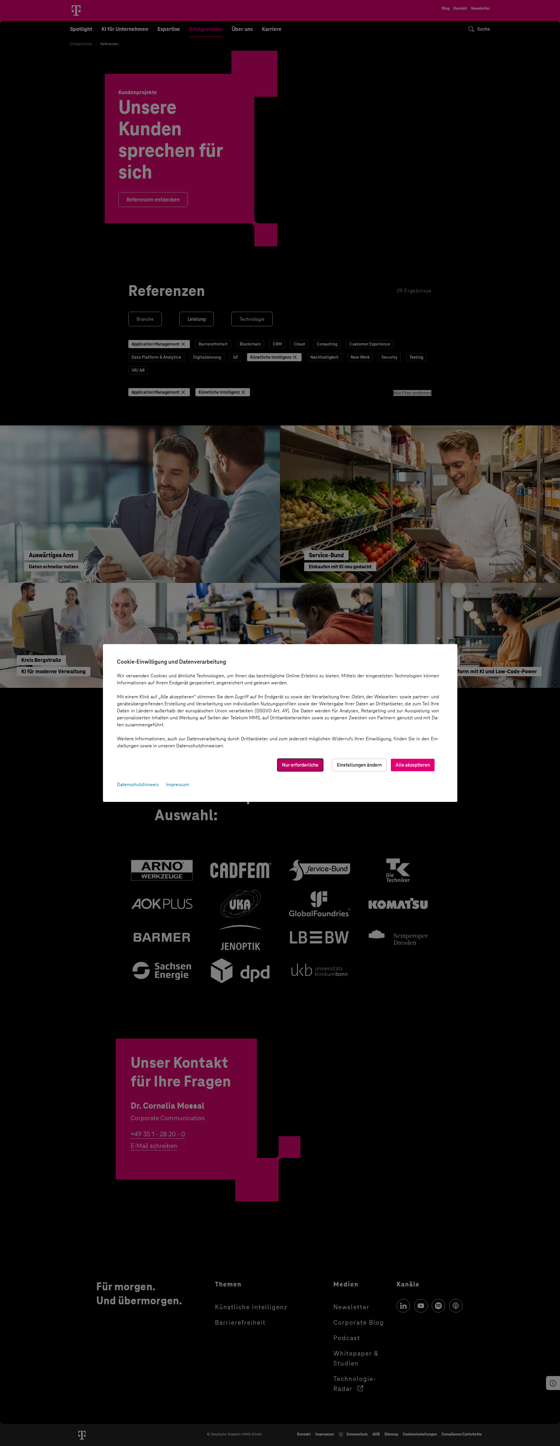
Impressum (177, 784)
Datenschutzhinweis (138, 784)
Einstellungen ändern (359, 765)
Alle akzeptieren (413, 765)
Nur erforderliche (300, 765)
